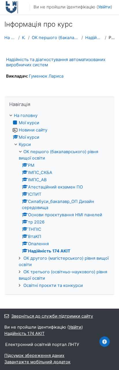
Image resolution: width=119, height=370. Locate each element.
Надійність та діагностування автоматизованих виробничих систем (55, 62)
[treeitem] (59, 201)
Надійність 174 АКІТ (94, 37)
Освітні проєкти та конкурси (53, 285)
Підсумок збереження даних (34, 355)
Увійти (104, 7)
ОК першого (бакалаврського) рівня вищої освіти (55, 37)
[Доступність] (104, 341)
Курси (24, 37)
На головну (10, 37)
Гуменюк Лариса (46, 76)
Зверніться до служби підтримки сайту (52, 316)
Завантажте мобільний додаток (37, 361)
